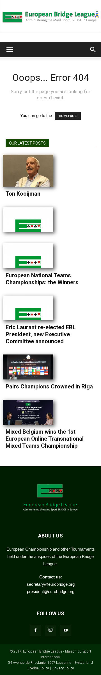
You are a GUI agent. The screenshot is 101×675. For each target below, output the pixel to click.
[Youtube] (65, 630)
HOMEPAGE (68, 116)
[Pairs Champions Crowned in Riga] (31, 366)
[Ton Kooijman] (31, 171)
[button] (10, 49)
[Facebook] (35, 630)
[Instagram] (50, 630)
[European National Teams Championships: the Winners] (31, 255)
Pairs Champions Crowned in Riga (49, 386)
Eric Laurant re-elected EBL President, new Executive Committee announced (41, 334)
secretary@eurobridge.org (51, 584)
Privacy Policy (63, 668)
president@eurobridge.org (50, 591)
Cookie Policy (38, 668)
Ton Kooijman (23, 193)
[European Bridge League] (50, 16)
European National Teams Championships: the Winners (42, 279)
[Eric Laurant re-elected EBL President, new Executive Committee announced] (31, 308)
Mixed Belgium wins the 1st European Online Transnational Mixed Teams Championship (45, 438)
